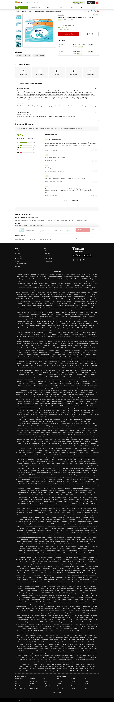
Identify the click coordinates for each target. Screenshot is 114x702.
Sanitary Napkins (66, 220)
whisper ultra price (48, 238)
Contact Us (47, 253)
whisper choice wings (61, 238)
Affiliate (17, 261)
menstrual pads (37, 238)
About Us (17, 251)
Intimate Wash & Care (30, 220)
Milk (16, 681)
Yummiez (59, 683)
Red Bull (59, 681)
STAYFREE (61, 15)
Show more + (57, 692)
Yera (72, 683)
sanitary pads (33, 239)
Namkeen (31, 683)
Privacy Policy (19, 258)
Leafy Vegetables (48, 686)
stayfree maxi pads (74, 238)
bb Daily (17, 266)
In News (17, 253)
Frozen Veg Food (20, 688)
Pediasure (87, 681)
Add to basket (68, 34)
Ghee (44, 678)
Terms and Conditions (21, 263)
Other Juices (32, 686)
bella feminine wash (87, 238)
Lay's (86, 688)
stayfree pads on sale (21, 239)
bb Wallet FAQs (48, 256)
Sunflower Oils (19, 678)
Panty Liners (41, 220)
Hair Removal (19, 220)
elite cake (73, 681)
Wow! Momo (74, 686)
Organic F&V (18, 683)
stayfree (29, 238)
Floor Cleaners (19, 686)
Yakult (86, 683)
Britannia (59, 686)
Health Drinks (33, 681)
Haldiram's (60, 688)
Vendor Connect (48, 261)
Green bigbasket (19, 256)
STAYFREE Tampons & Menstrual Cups (33, 225)
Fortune (87, 686)
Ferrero (73, 688)
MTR (86, 678)
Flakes (45, 681)
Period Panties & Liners (53, 220)
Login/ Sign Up (90, 3)
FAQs (45, 251)
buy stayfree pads (20, 238)
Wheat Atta (32, 678)
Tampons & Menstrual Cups (79, 220)
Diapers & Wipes (33, 688)
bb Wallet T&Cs (48, 258)
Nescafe (73, 678)
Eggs (44, 683)
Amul (58, 678)
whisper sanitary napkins (44, 239)
